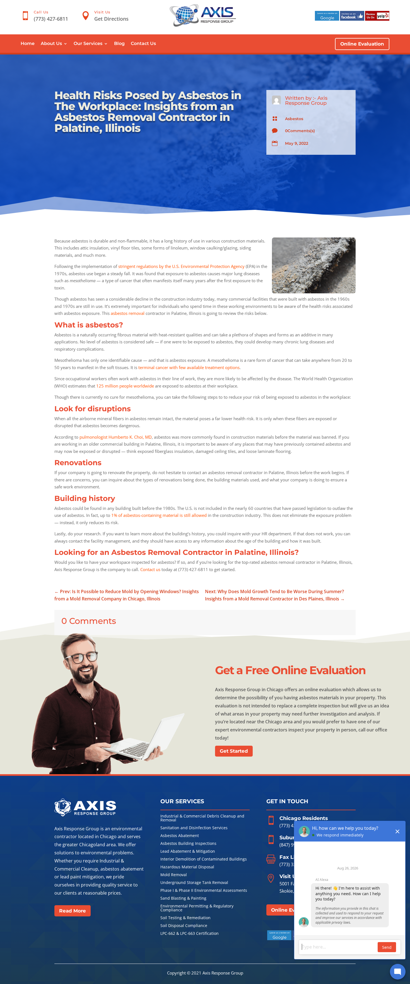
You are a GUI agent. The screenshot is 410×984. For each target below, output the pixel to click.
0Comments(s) (300, 130)
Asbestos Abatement (179, 836)
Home (28, 44)
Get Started (234, 751)
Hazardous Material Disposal (187, 867)
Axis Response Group (306, 100)
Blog (119, 44)
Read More (72, 911)
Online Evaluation (362, 44)
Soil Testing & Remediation (185, 918)
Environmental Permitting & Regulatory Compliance (196, 908)
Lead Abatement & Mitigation (187, 851)
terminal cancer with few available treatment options (189, 367)
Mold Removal (173, 875)
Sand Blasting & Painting (183, 898)
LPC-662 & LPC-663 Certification (189, 933)
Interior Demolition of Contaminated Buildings (203, 859)
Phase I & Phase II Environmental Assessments (203, 890)
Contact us (150, 569)
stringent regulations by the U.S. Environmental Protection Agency (181, 266)
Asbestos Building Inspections (188, 844)
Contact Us (143, 44)
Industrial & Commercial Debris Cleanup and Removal (202, 818)
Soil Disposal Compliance (183, 926)
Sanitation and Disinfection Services (194, 828)
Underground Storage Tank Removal (194, 883)
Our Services (88, 44)
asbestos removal (127, 313)
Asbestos (294, 118)
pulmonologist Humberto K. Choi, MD (115, 437)
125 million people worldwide (125, 386)
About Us (51, 44)
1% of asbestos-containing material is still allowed (159, 515)
